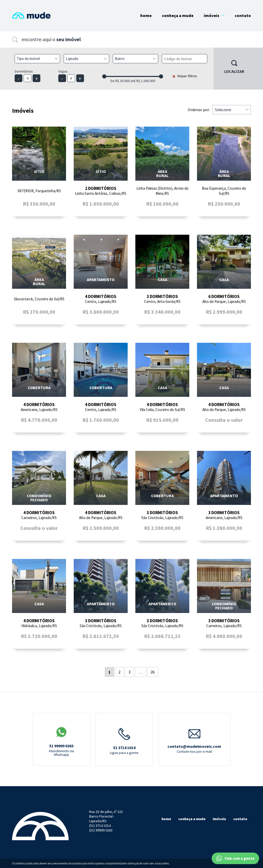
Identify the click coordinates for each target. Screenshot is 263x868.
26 (153, 671)
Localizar (234, 71)
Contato (243, 15)
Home (146, 15)
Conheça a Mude (177, 15)
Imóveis (211, 15)
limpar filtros (187, 76)
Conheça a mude (191, 819)
